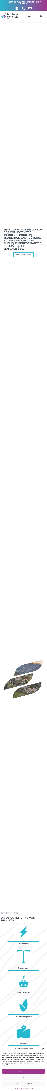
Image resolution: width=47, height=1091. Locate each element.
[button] (44, 1049)
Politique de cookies (17, 1088)
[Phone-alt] (23, 8)
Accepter (23, 1071)
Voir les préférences (24, 1083)
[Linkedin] (17, 8)
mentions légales (30, 1088)
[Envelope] (30, 8)
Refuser (23, 1077)
